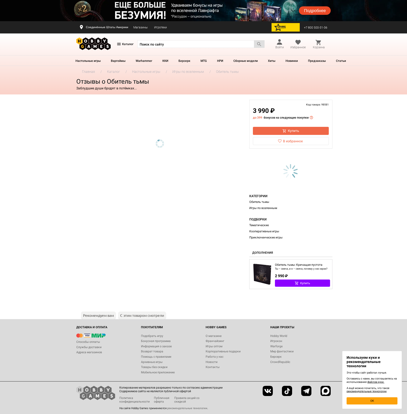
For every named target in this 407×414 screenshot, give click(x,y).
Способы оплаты (88, 341)
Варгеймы (118, 60)
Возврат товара (152, 351)
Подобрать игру (152, 336)
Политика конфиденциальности (134, 399)
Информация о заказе (156, 346)
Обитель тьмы (259, 202)
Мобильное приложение (158, 372)
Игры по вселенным (263, 208)
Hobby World (278, 336)
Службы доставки (89, 347)
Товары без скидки (154, 367)
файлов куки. (375, 382)
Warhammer (144, 60)
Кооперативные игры (264, 231)
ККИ (165, 60)
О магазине (214, 336)
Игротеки (160, 27)
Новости (211, 362)
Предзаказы (317, 60)
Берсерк (184, 60)
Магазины (140, 27)
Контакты (213, 367)
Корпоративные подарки (223, 351)
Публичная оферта (161, 399)
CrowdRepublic (280, 362)
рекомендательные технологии (187, 408)
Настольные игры (88, 60)
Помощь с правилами (156, 356)
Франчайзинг (215, 341)
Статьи (341, 60)
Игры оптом (214, 346)
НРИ (220, 60)
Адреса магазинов (89, 352)
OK (372, 400)
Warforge (276, 346)
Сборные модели (245, 60)
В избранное (293, 141)
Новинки (292, 60)
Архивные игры (152, 362)
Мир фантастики (282, 351)
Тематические (259, 225)
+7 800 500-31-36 (315, 27)
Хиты (271, 60)
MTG (204, 60)
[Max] (326, 391)
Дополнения (262, 252)
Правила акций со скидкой (186, 399)
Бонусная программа (156, 341)
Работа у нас (214, 356)
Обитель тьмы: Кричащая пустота (298, 264)
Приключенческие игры (266, 237)
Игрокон (276, 341)
